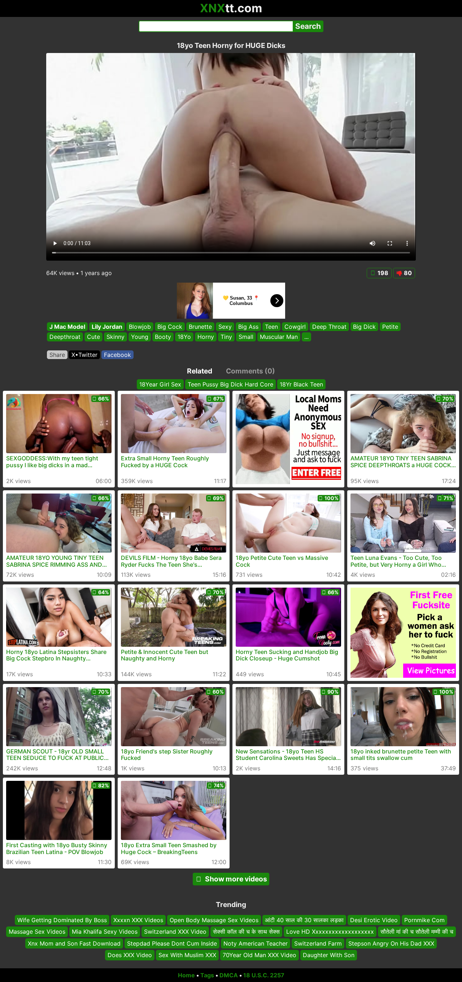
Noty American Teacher (255, 943)
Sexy (225, 326)
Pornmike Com (424, 920)
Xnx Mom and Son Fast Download (74, 943)
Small (246, 337)
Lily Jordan (107, 326)
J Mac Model (67, 326)
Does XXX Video (130, 955)
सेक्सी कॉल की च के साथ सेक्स (246, 931)
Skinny (115, 337)
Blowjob (140, 326)
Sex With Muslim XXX (187, 955)
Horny (205, 337)
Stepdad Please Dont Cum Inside (172, 943)
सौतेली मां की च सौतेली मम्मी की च (416, 931)
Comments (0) (250, 371)
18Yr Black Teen (301, 384)
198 (383, 273)
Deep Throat (329, 326)
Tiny (226, 337)
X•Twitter (84, 354)
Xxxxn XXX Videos (138, 920)
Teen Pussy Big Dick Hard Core (230, 384)
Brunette (200, 326)
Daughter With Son (328, 955)
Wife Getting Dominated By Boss (62, 920)
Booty (163, 337)
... (306, 337)
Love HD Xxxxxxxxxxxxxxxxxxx (330, 931)
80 (408, 273)
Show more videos (236, 879)
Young (139, 337)
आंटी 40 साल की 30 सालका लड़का (304, 920)
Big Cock (169, 326)
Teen (271, 326)
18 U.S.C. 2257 (263, 975)
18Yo (184, 337)
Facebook (117, 354)
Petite (390, 326)
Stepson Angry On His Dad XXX (391, 943)
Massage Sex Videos (37, 931)
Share (57, 354)
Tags (207, 975)
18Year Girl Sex (160, 384)
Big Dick (364, 326)
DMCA (228, 975)
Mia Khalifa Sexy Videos (105, 931)
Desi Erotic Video (374, 920)
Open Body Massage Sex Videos (214, 920)
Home (186, 975)
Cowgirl (295, 326)
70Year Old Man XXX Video (259, 955)
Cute (93, 337)
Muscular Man (279, 337)
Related (199, 371)
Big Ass (248, 326)
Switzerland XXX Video (175, 931)
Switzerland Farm (318, 943)
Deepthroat (64, 337)
